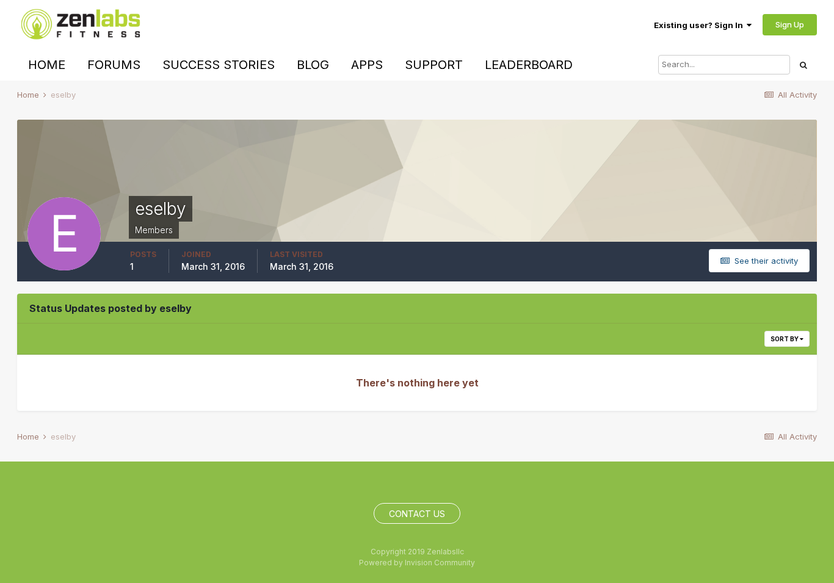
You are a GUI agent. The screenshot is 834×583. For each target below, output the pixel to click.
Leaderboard (529, 64)
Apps (367, 64)
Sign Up (789, 24)
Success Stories (218, 64)
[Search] (803, 64)
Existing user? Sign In (700, 25)
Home (46, 64)
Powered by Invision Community (417, 562)
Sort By (785, 338)
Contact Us (417, 514)
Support (434, 64)
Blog (313, 64)
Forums (113, 64)
